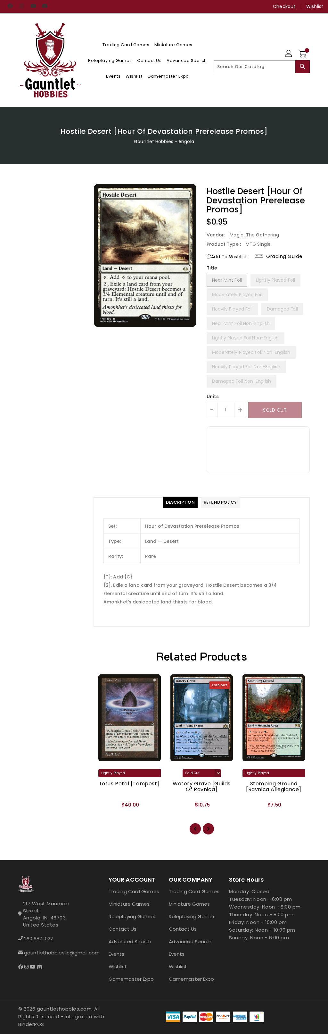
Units (213, 396)
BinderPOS (31, 1024)
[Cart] (303, 53)
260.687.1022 (38, 938)
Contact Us (122, 929)
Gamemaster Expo (131, 979)
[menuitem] (126, 45)
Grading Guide (284, 256)
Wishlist (314, 6)
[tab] (180, 502)
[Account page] (289, 53)
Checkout (284, 6)
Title (212, 268)
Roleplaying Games (132, 916)
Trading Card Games (134, 891)
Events (117, 954)
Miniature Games (129, 904)
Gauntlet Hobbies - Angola (164, 141)
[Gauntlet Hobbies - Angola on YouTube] (33, 6)
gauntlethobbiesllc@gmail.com (52, 952)
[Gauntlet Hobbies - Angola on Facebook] (10, 6)
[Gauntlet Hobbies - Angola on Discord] (44, 6)
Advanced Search (130, 941)
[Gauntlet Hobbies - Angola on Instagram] (21, 6)
